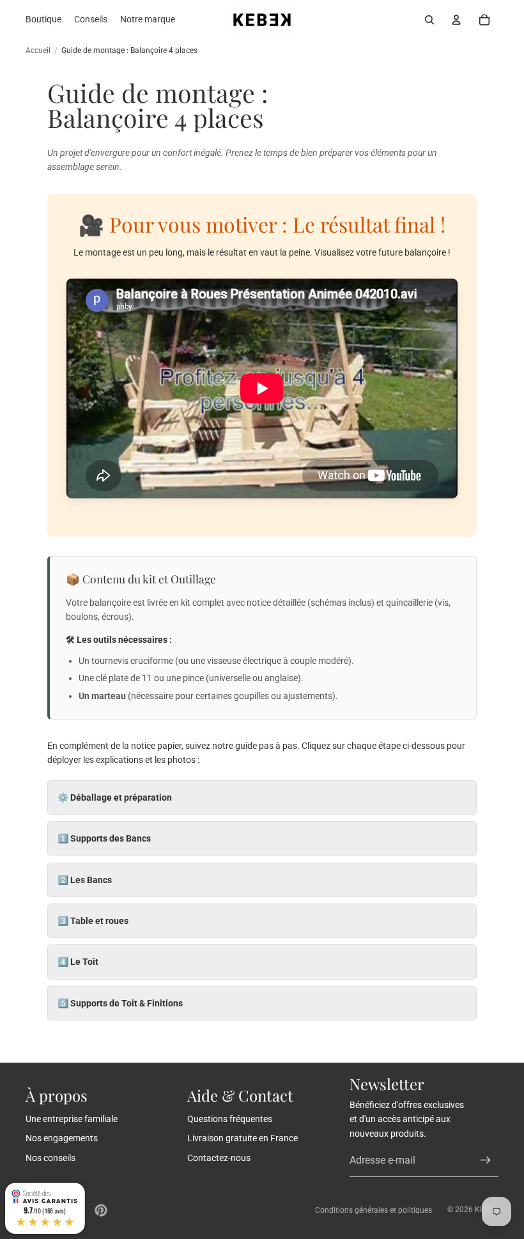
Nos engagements (62, 1138)
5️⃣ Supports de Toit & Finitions (120, 1003)
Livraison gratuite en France (242, 1138)
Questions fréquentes (229, 1119)
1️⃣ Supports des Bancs (104, 838)
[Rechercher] (429, 20)
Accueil (38, 50)
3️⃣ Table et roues (93, 921)
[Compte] (456, 20)
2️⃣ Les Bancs (85, 880)
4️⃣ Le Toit (78, 962)
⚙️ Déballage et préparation (115, 797)
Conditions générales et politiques (373, 1210)
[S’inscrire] (485, 1160)
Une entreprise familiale (72, 1119)
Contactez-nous (218, 1158)
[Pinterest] (101, 1210)
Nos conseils (50, 1158)
